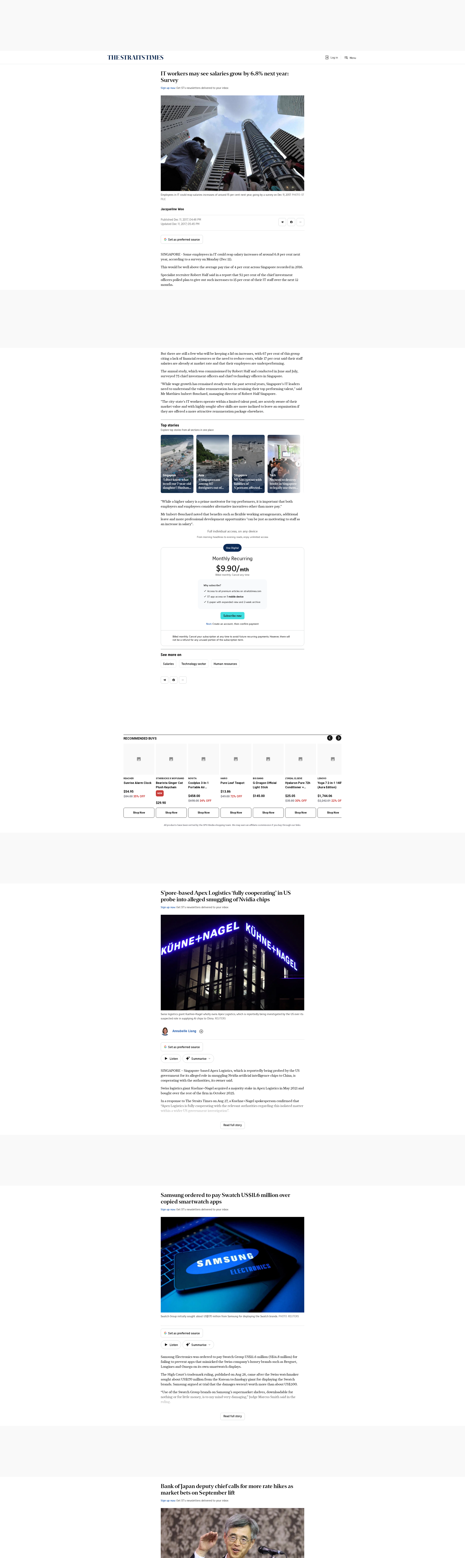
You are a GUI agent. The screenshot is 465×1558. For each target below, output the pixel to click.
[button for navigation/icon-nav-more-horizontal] (300, 222)
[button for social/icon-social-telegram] (282, 222)
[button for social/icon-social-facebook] (291, 222)
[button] (331, 57)
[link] (135, 57)
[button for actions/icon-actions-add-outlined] (201, 1031)
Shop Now (139, 812)
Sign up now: (168, 88)
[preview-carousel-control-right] (298, 464)
